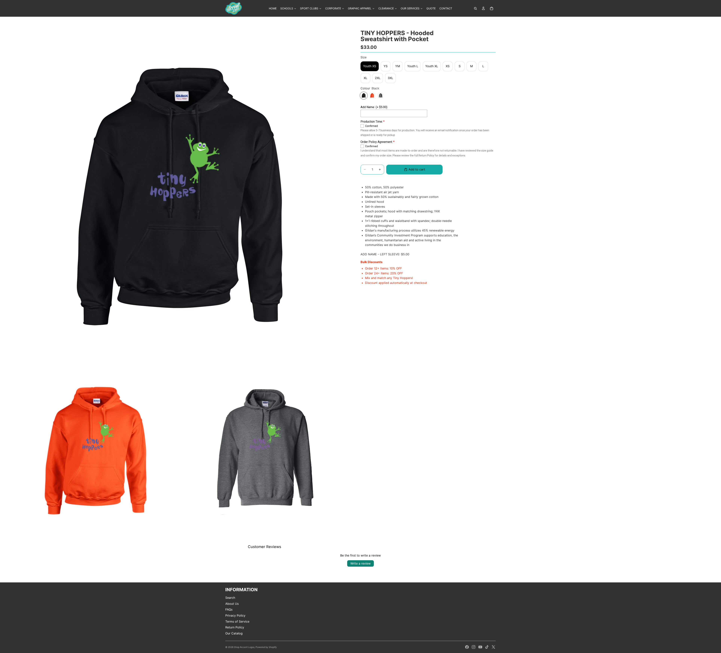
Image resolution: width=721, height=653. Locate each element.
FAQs (228, 609)
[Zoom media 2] (96, 451)
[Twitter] (493, 647)
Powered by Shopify (266, 647)
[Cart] (491, 8)
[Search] (475, 8)
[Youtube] (480, 647)
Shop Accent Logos (244, 647)
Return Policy (234, 627)
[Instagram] (473, 647)
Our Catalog (234, 633)
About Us (232, 603)
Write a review (360, 563)
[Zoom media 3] (265, 451)
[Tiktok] (487, 647)
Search (230, 597)
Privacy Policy (235, 615)
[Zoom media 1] (180, 197)
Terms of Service (237, 621)
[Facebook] (467, 647)
